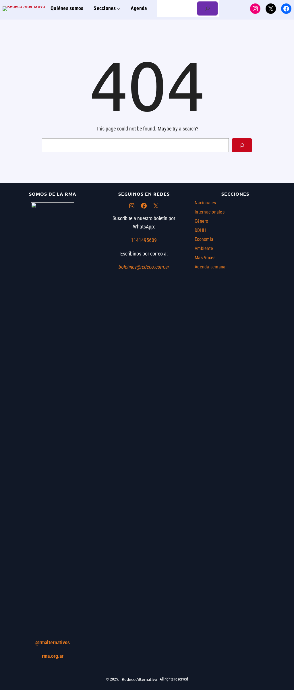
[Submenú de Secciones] (118, 8)
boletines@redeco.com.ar (144, 267)
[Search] (242, 145)
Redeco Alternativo (139, 679)
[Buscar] (207, 8)
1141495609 (144, 240)
